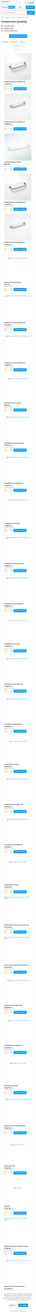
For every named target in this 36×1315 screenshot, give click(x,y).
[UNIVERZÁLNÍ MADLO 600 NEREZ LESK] (18, 307)
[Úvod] (8, 7)
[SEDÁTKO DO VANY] (18, 1150)
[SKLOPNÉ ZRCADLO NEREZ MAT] (18, 1030)
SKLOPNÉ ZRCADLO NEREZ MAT (13, 1045)
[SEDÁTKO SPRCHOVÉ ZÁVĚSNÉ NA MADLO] (18, 1231)
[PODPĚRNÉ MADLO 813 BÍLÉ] (18, 628)
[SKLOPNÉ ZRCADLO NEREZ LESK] (18, 990)
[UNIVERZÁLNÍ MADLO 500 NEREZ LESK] (18, 187)
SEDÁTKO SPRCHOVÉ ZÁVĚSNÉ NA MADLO (16, 1246)
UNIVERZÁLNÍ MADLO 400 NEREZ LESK (14, 81)
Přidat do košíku (20, 89)
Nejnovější (5, 42)
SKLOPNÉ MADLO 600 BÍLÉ (11, 764)
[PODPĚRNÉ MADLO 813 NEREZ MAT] (18, 588)
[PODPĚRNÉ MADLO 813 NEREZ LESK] (18, 548)
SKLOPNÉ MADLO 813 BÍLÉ (11, 884)
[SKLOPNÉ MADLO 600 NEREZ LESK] (18, 669)
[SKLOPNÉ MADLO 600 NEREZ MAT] (18, 709)
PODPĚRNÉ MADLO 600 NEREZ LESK (14, 443)
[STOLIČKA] (18, 1191)
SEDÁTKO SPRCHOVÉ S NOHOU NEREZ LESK (16, 925)
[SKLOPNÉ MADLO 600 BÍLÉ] (18, 749)
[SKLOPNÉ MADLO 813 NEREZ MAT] (18, 829)
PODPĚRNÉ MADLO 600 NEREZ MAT (14, 483)
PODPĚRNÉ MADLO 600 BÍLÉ (12, 523)
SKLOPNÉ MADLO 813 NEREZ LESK (13, 804)
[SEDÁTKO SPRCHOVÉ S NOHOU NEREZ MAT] (18, 950)
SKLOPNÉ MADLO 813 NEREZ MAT (13, 844)
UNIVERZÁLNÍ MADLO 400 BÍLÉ (12, 162)
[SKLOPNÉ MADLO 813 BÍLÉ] (18, 869)
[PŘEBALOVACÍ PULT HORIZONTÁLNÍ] (18, 1271)
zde (25, 1311)
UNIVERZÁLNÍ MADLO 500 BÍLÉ (12, 282)
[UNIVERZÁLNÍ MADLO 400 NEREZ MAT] (18, 106)
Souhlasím (23, 1305)
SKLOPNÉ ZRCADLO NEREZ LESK (13, 1005)
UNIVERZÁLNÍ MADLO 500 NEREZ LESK (14, 202)
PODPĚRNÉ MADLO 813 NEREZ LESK (14, 563)
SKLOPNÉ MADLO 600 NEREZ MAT (13, 724)
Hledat (31, 12)
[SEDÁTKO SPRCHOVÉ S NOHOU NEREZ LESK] (18, 910)
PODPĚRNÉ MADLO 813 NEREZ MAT (14, 603)
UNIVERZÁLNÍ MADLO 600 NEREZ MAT (14, 362)
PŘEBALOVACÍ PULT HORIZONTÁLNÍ (14, 1286)
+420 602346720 (5, 1)
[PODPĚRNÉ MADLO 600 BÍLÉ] (18, 508)
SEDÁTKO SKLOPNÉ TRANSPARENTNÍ (14, 1125)
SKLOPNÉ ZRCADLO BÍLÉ (11, 1085)
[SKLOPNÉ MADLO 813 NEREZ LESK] (18, 789)
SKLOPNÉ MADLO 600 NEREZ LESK (13, 684)
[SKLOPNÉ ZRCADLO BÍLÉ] (18, 1070)
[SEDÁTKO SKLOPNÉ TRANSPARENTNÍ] (18, 1110)
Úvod (2, 17)
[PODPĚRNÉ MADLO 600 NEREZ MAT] (18, 468)
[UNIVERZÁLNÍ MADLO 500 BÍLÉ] (18, 267)
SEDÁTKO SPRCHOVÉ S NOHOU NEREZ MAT (16, 965)
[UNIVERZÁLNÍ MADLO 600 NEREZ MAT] (18, 347)
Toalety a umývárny (10, 17)
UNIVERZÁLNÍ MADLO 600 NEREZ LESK (14, 322)
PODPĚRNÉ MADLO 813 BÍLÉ (12, 644)
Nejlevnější (14, 42)
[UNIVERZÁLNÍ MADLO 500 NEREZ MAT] (18, 227)
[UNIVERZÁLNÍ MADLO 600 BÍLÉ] (18, 387)
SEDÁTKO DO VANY (9, 1166)
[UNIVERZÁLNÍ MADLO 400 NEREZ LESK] (18, 66)
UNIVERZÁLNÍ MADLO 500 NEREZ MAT (14, 242)
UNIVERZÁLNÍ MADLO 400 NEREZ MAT (14, 122)
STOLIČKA (7, 1206)
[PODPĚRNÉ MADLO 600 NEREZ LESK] (18, 428)
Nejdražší (22, 42)
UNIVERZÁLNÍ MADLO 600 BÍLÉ (12, 403)
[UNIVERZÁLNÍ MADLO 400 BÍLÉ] (18, 147)
